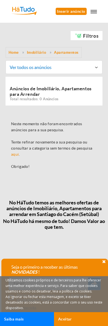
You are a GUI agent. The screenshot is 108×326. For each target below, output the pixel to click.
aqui (15, 154)
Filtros (90, 35)
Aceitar (65, 319)
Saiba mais (14, 319)
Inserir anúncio (71, 11)
